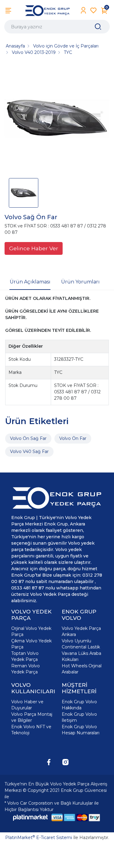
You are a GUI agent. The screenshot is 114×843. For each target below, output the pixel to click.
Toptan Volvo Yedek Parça (25, 656)
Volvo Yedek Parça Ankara (81, 631)
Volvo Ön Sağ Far (28, 438)
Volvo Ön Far (72, 438)
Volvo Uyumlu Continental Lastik (81, 644)
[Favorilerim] (93, 10)
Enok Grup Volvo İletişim (79, 717)
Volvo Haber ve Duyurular (27, 705)
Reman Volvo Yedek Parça (25, 669)
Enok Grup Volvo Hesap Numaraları (80, 730)
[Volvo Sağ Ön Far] (57, 118)
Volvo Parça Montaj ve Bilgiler (31, 717)
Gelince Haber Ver (33, 248)
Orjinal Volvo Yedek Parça (31, 631)
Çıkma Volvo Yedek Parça (31, 644)
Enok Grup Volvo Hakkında (79, 705)
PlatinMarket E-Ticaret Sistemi (38, 837)
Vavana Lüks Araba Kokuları (81, 656)
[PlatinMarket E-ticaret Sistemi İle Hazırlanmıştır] (30, 817)
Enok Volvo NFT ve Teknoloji (31, 730)
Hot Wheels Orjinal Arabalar (82, 669)
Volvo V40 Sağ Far (29, 451)
